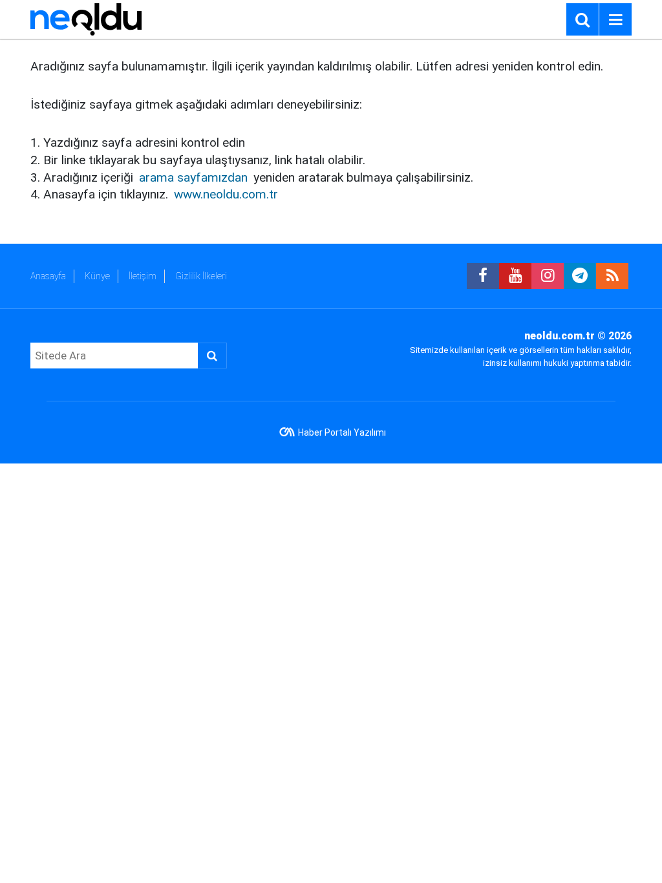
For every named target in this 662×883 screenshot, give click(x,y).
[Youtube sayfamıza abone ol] (515, 276)
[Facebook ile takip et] (483, 276)
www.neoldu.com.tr (226, 194)
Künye (97, 276)
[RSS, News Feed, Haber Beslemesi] (612, 276)
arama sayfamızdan (193, 177)
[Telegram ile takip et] (580, 276)
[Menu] (615, 20)
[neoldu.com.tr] (86, 18)
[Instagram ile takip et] (547, 276)
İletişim (142, 276)
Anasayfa (48, 276)
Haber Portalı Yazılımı (342, 432)
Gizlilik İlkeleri (201, 276)
